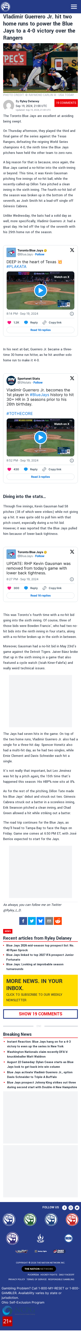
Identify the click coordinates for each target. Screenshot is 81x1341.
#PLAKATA (16, 266)
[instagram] (70, 1207)
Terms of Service (37, 1279)
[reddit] (58, 921)
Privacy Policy (16, 1279)
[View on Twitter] (72, 252)
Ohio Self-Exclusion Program (23, 1302)
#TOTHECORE (19, 413)
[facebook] (23, 921)
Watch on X (61, 277)
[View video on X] (40, 290)
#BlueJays (39, 394)
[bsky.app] (40, 921)
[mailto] (49, 921)
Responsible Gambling (61, 1279)
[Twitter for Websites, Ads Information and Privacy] (71, 313)
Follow (39, 254)
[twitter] (32, 921)
